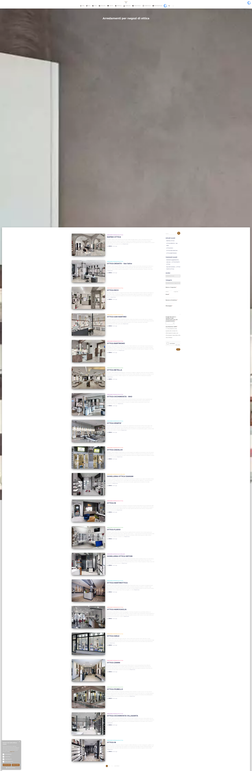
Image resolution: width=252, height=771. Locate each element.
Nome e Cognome (171, 287)
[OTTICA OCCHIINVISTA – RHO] (88, 404)
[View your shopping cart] (172, 5)
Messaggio (169, 305)
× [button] (19, 741)
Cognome (176, 291)
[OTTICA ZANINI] (88, 670)
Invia (178, 349)
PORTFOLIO (119, 5)
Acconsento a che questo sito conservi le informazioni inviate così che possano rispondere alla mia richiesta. (173, 333)
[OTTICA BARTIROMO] (88, 351)
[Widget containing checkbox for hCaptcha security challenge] (173, 343)
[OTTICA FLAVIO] (88, 537)
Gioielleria (102, 5)
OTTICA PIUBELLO (115, 689)
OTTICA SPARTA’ (114, 423)
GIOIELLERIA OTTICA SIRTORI (119, 556)
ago (114, 246)
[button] (11, 767)
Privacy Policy (137, 5)
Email (168, 294)
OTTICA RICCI (113, 290)
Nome (167, 291)
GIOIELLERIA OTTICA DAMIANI (120, 476)
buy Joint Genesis (170, 266)
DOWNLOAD (127, 5)
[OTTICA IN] (88, 511)
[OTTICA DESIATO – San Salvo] (88, 271)
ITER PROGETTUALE (158, 5)
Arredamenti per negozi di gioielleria (116, 474)
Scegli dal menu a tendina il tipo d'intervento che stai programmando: (172, 319)
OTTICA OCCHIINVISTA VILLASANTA (122, 716)
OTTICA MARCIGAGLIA (116, 609)
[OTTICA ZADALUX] (88, 457)
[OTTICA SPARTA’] (88, 431)
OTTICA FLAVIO (113, 530)
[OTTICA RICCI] (88, 298)
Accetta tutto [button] (6, 764)
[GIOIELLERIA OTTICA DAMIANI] (88, 484)
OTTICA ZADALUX (115, 450)
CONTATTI (111, 5)
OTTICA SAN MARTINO (116, 317)
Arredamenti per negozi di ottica (115, 234)
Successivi (116, 765)
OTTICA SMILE (113, 636)
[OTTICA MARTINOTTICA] (88, 590)
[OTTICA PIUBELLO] (88, 697)
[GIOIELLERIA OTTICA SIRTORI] (88, 564)
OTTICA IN (111, 503)
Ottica (95, 5)
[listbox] (170, 323)
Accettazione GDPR (172, 326)
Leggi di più (12, 751)
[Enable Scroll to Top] (249, 768)
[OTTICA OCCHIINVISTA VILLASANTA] (88, 723)
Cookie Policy (147, 5)
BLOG (89, 5)
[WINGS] (126, 2)
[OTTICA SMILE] (88, 644)
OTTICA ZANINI (113, 663)
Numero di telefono (172, 300)
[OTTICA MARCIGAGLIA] (88, 617)
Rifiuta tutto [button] (16, 764)
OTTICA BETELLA (114, 370)
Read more (125, 244)
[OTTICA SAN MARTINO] (88, 324)
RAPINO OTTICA (114, 237)
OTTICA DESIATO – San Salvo (119, 264)
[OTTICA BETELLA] (88, 378)
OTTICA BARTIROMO (116, 343)
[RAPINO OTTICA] (88, 245)
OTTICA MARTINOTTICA (117, 583)
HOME (83, 5)
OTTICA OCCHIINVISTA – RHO (119, 397)
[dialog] (11, 755)
